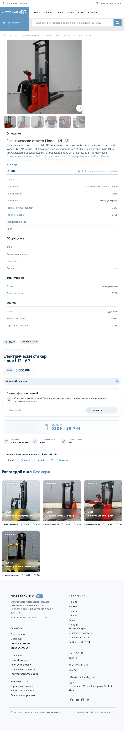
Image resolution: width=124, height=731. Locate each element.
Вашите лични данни (22, 690)
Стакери (113, 186)
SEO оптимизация (105, 712)
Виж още (11, 164)
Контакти (74, 624)
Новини (59, 12)
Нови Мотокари (19, 660)
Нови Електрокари (20, 664)
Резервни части (19, 681)
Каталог (48, 12)
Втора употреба (19, 647)
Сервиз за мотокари (21, 686)
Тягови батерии (78, 628)
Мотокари (16, 638)
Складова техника (96, 186)
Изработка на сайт (85, 712)
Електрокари (17, 634)
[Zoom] (79, 108)
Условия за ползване (80, 632)
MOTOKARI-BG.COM (27, 712)
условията (32, 400)
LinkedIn (41, 460)
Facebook (26, 460)
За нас (80, 12)
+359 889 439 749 (78, 664)
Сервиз (70, 12)
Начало (37, 12)
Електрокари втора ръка (24, 673)
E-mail (11, 460)
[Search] (117, 22)
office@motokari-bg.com (82, 677)
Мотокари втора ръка (22, 669)
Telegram (63, 460)
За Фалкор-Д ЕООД (79, 642)
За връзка (92, 12)
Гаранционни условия (22, 695)
